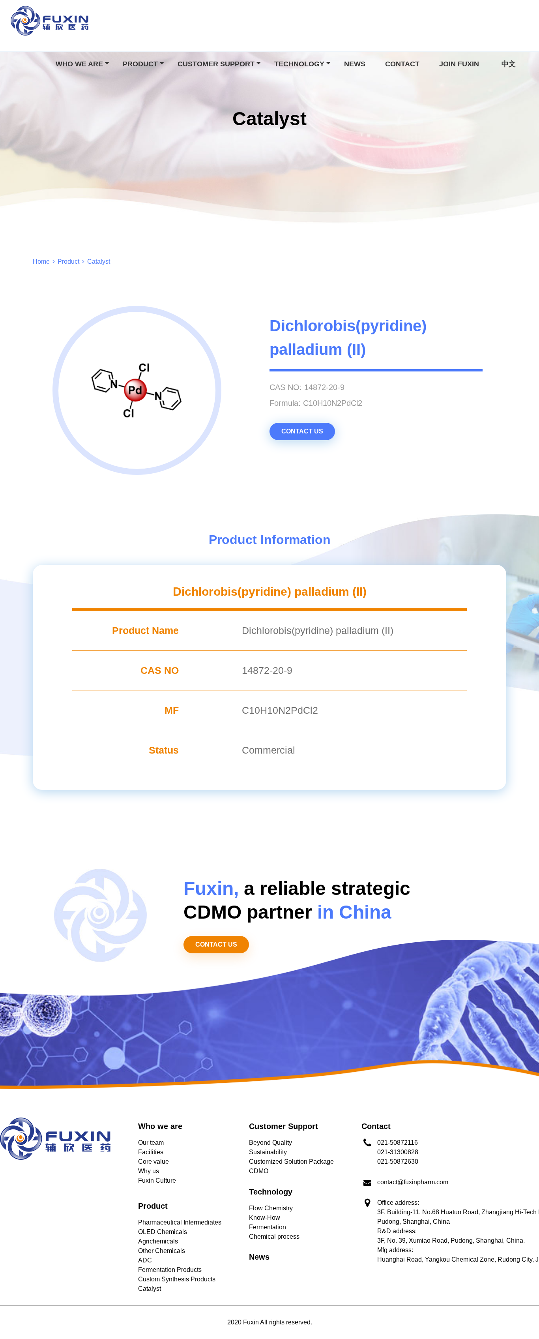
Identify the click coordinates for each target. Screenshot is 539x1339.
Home (41, 261)
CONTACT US (302, 431)
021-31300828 (397, 1152)
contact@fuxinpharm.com (412, 1182)
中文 (509, 64)
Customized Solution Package (291, 1161)
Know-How (264, 1217)
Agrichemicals (158, 1241)
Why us (148, 1171)
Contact (402, 64)
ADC (145, 1260)
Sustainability (268, 1152)
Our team (151, 1142)
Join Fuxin (459, 64)
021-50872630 (397, 1161)
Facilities (150, 1152)
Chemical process (274, 1236)
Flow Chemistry (271, 1208)
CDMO (258, 1171)
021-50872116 (397, 1142)
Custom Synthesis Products (176, 1279)
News (354, 64)
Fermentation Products (170, 1269)
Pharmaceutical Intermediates (179, 1222)
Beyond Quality (270, 1142)
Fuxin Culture (157, 1180)
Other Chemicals (161, 1250)
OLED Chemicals (162, 1231)
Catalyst (149, 1288)
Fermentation (267, 1227)
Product (68, 261)
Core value (153, 1161)
